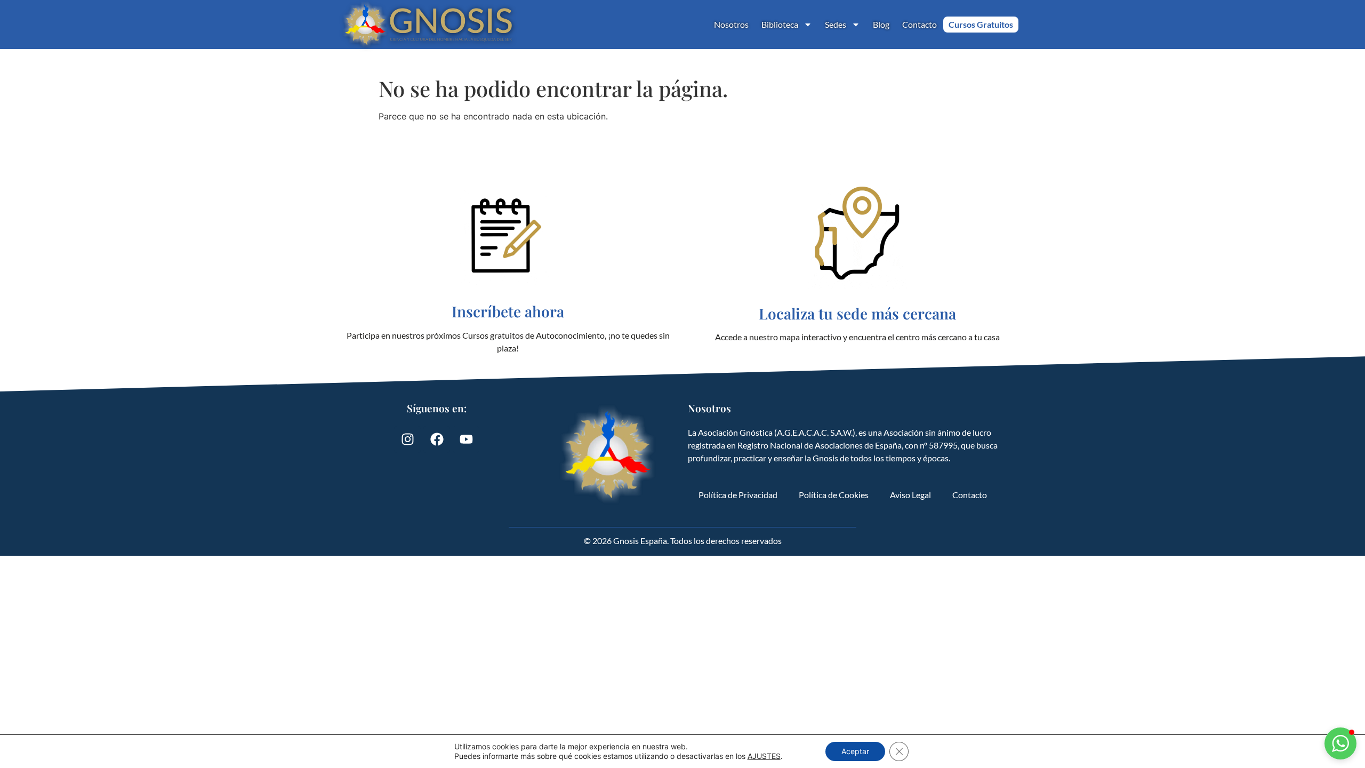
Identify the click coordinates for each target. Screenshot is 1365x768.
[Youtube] (466, 439)
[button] (1340, 743)
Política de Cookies (834, 495)
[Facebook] (436, 439)
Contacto (919, 24)
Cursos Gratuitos (981, 24)
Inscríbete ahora (508, 311)
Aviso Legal (910, 495)
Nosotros (731, 24)
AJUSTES (764, 756)
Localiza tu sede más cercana (857, 313)
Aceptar (855, 751)
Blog (881, 24)
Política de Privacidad (737, 495)
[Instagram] (407, 439)
